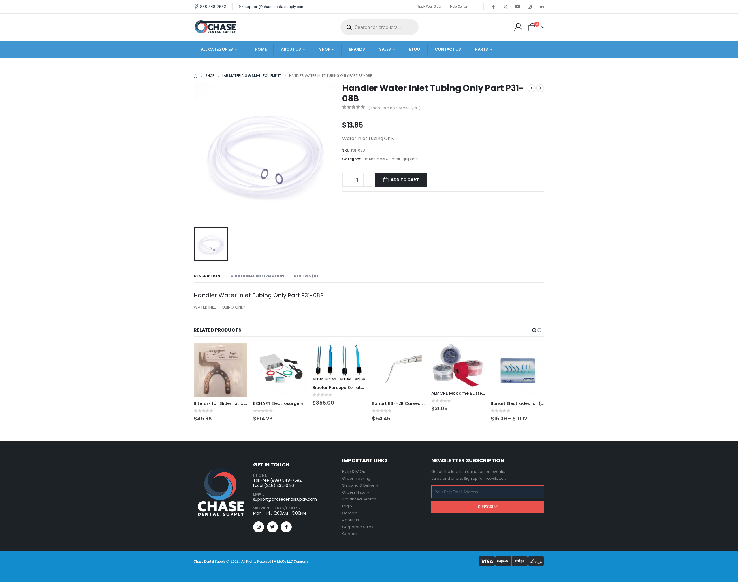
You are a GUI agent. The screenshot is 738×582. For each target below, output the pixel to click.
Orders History (355, 492)
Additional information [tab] (257, 276)
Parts (481, 49)
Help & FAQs (353, 471)
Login (347, 506)
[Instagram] (529, 6)
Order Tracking (356, 478)
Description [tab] (207, 276)
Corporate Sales (357, 527)
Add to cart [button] (238, 353)
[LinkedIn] (541, 6)
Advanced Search (359, 499)
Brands (357, 49)
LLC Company (297, 562)
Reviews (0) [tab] (306, 276)
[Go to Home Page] (195, 76)
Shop (324, 49)
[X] (505, 6)
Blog (414, 49)
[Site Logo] (215, 27)
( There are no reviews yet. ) (394, 108)
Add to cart (405, 180)
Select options (297, 353)
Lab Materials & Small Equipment (391, 158)
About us (291, 49)
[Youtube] (517, 6)
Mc (279, 562)
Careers (350, 513)
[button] (534, 330)
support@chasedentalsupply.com (285, 499)
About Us (350, 520)
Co (284, 562)
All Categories (217, 49)
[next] (540, 88)
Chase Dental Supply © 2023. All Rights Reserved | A (235, 562)
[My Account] (518, 27)
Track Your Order (429, 7)
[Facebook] (493, 6)
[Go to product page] (220, 370)
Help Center (458, 7)
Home (261, 49)
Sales (385, 49)
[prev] (532, 88)
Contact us (448, 49)
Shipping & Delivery (360, 485)
